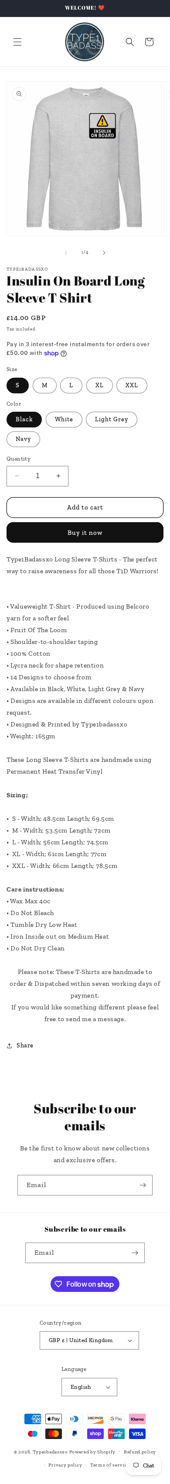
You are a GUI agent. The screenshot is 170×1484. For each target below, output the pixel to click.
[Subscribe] (142, 1185)
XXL (132, 385)
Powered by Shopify (92, 1451)
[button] (17, 42)
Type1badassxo (50, 1451)
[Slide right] (104, 252)
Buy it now (85, 533)
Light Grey (111, 419)
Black (24, 419)
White (64, 419)
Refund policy (140, 1452)
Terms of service (109, 1465)
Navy (23, 439)
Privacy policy (65, 1465)
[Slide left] (65, 252)
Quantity (19, 458)
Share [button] (25, 1045)
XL (99, 385)
